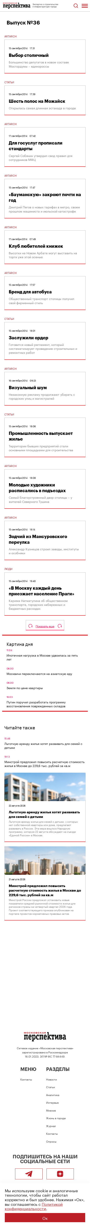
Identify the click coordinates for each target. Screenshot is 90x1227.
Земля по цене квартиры (25, 688)
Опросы (51, 1141)
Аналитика (52, 1095)
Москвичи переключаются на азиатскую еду (39, 673)
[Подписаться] (60, 1173)
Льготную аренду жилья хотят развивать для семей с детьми (43, 745)
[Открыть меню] (85, 6)
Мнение (51, 1110)
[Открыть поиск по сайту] (75, 5)
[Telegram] (29, 1173)
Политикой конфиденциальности (34, 1206)
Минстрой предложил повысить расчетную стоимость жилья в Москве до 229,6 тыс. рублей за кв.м (44, 763)
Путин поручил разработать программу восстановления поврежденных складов (36, 704)
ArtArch (10, 36)
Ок (45, 1218)
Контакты (26, 1079)
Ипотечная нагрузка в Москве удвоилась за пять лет (42, 657)
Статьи (9, 81)
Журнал (51, 1126)
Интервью (52, 1102)
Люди (8, 568)
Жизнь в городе (56, 1118)
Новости (51, 1079)
